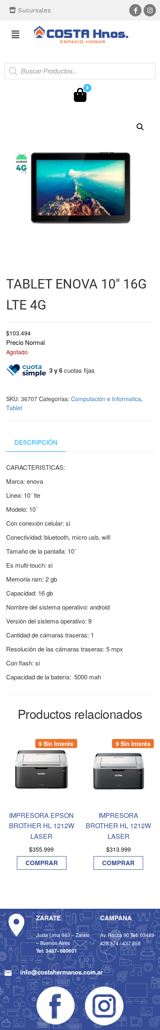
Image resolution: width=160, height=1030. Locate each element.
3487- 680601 (61, 950)
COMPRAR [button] (41, 862)
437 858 (131, 943)
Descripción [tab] (35, 442)
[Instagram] (150, 10)
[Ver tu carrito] (80, 97)
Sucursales (34, 10)
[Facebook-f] (135, 10)
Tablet (14, 408)
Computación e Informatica (106, 399)
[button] (15, 34)
